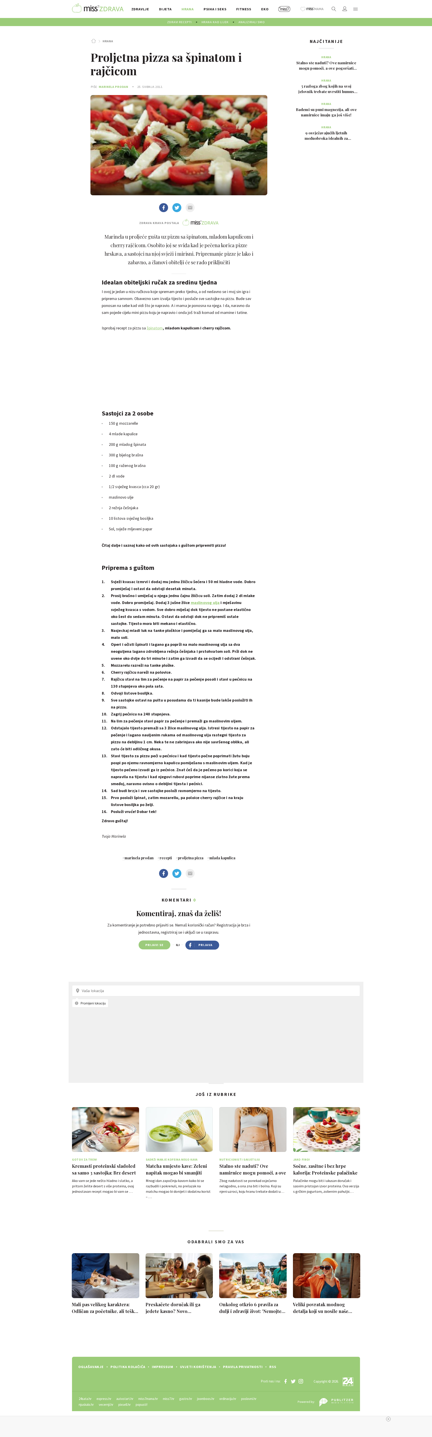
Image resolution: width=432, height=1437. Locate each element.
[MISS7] (284, 9)
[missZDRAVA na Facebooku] (285, 1381)
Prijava (205, 945)
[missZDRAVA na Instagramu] (301, 1381)
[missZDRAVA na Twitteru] (293, 1381)
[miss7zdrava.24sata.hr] (98, 9)
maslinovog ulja (205, 602)
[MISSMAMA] (312, 9)
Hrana (108, 41)
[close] (388, 1419)
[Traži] (333, 8)
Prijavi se (154, 945)
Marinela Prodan (113, 87)
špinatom (155, 328)
